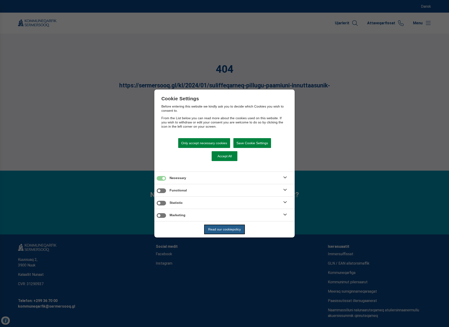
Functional (178, 190)
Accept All (224, 156)
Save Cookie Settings (252, 143)
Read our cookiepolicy (224, 229)
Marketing (177, 215)
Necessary (178, 178)
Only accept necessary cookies (204, 143)
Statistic (176, 203)
